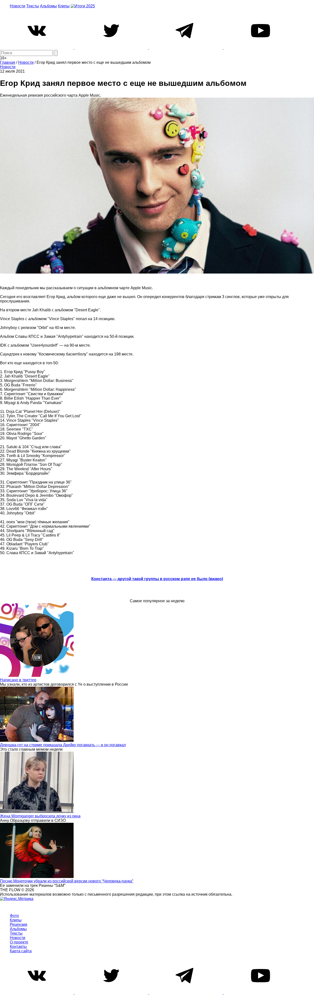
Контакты (18, 946)
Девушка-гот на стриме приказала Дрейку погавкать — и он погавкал (63, 745)
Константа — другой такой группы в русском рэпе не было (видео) (157, 579)
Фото (14, 916)
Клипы (64, 6)
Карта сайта (21, 951)
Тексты (32, 6)
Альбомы (48, 6)
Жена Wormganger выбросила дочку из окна (40, 816)
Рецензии (18, 924)
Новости (17, 6)
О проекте (19, 942)
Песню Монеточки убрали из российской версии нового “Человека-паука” (66, 881)
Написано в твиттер (18, 680)
